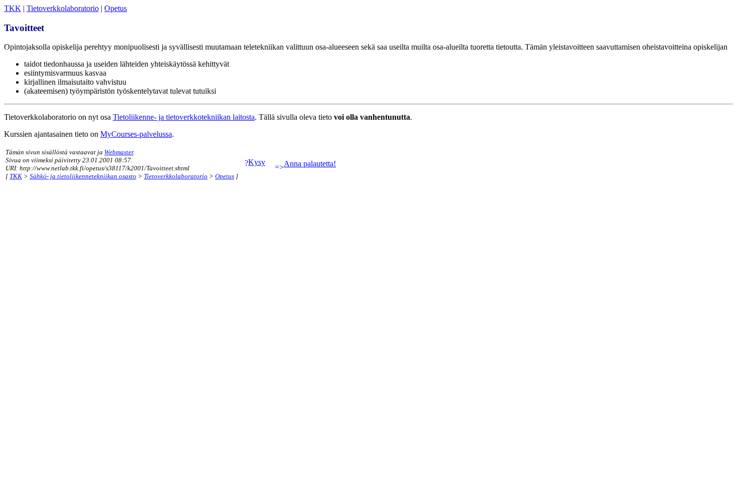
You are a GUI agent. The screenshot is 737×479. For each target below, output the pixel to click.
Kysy (256, 162)
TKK (12, 8)
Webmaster (118, 152)
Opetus (115, 8)
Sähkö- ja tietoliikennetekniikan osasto (83, 176)
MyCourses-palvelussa (136, 134)
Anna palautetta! (310, 163)
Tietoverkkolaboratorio (63, 8)
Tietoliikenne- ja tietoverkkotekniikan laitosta (184, 117)
